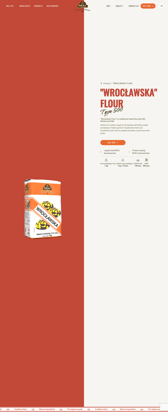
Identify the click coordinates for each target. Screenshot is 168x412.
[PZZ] (82, 7)
